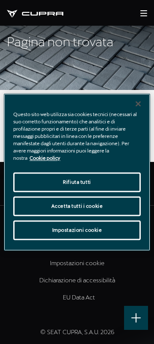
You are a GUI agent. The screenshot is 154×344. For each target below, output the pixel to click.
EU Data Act (79, 297)
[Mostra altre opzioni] (136, 317)
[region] (77, 172)
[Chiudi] (138, 103)
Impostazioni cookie (77, 230)
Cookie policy (45, 158)
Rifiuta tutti (77, 182)
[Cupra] (42, 13)
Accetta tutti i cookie (77, 206)
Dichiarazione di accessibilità (77, 280)
